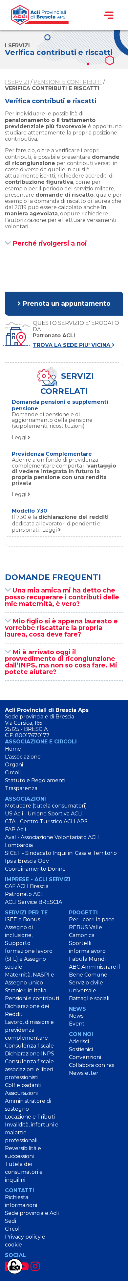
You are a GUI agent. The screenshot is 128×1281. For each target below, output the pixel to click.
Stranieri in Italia (25, 990)
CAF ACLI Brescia (27, 886)
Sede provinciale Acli (32, 1213)
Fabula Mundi (87, 959)
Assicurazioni (21, 1093)
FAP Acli (15, 829)
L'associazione (23, 757)
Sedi (10, 1221)
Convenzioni (85, 1057)
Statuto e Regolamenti (35, 780)
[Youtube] (23, 1266)
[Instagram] (35, 1266)
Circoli (13, 772)
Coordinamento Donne (35, 869)
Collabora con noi (91, 1065)
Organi (14, 764)
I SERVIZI (17, 82)
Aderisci (79, 1041)
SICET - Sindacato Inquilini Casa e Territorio (61, 853)
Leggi (52, 426)
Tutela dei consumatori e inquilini (24, 1172)
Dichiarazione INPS (29, 1054)
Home (13, 749)
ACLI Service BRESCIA (33, 902)
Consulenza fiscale (29, 1046)
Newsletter (83, 1073)
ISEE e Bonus (22, 919)
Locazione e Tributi (30, 1117)
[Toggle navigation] (108, 15)
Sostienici (81, 1049)
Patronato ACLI (25, 894)
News (76, 1016)
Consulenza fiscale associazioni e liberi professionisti (29, 1069)
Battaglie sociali (89, 998)
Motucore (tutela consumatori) (46, 806)
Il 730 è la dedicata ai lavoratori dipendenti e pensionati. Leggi (60, 523)
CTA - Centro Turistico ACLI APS (46, 821)
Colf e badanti (23, 1085)
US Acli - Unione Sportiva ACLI (44, 813)
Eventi (77, 1024)
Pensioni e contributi (67, 82)
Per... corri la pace (92, 919)
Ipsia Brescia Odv (27, 861)
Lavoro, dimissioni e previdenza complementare (29, 1030)
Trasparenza (21, 788)
